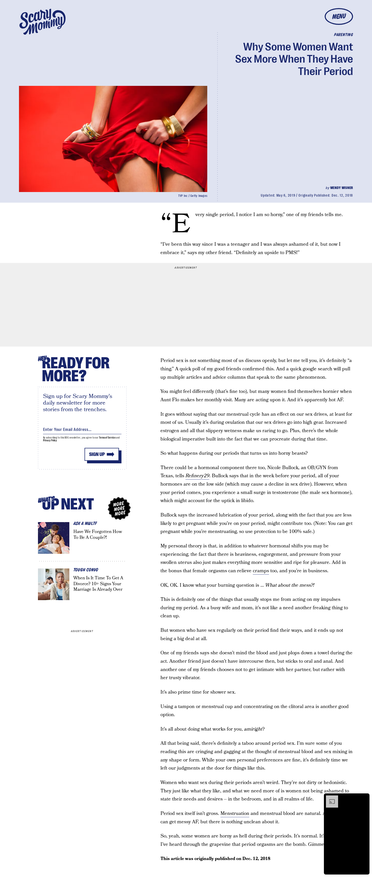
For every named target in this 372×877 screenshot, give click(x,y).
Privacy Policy (50, 440)
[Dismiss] (364, 798)
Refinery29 (197, 475)
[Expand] (329, 798)
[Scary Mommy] (42, 21)
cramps (261, 570)
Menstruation (234, 813)
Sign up (97, 454)
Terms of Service (107, 437)
